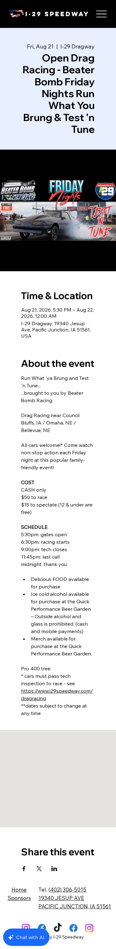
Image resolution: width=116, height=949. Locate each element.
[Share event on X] (39, 868)
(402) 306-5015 (67, 889)
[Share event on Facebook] (24, 868)
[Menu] (101, 14)
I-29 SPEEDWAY (57, 14)
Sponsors (19, 898)
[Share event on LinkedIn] (54, 868)
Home (19, 889)
